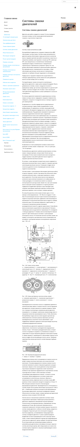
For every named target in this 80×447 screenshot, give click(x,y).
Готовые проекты (8, 28)
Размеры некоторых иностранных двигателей (11, 75)
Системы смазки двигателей (10, 49)
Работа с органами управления (11, 85)
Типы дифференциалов (9, 43)
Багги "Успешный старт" (9, 140)
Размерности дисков (8, 79)
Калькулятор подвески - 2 (9, 106)
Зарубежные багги (8, 152)
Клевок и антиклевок (8, 103)
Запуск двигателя (7, 121)
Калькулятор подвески (8, 109)
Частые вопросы (8, 149)
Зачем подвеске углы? (8, 118)
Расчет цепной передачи (9, 59)
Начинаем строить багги (9, 88)
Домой (5, 22)
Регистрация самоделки (9, 56)
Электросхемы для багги (9, 40)
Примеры (6, 31)
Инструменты (7, 146)
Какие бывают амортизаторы (10, 112)
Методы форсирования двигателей (9, 92)
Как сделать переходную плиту (11, 115)
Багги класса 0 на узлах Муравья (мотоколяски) (11, 130)
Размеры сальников (8, 62)
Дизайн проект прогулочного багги (10, 125)
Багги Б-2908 (6, 137)
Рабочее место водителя (9, 82)
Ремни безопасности (8, 52)
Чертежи (6, 142)
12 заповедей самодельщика (10, 37)
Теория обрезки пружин (9, 46)
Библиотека (7, 34)
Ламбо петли (6, 96)
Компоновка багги (7, 99)
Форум (6, 25)
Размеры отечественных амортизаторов (9, 70)
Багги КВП (5, 134)
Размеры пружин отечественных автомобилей (11, 65)
